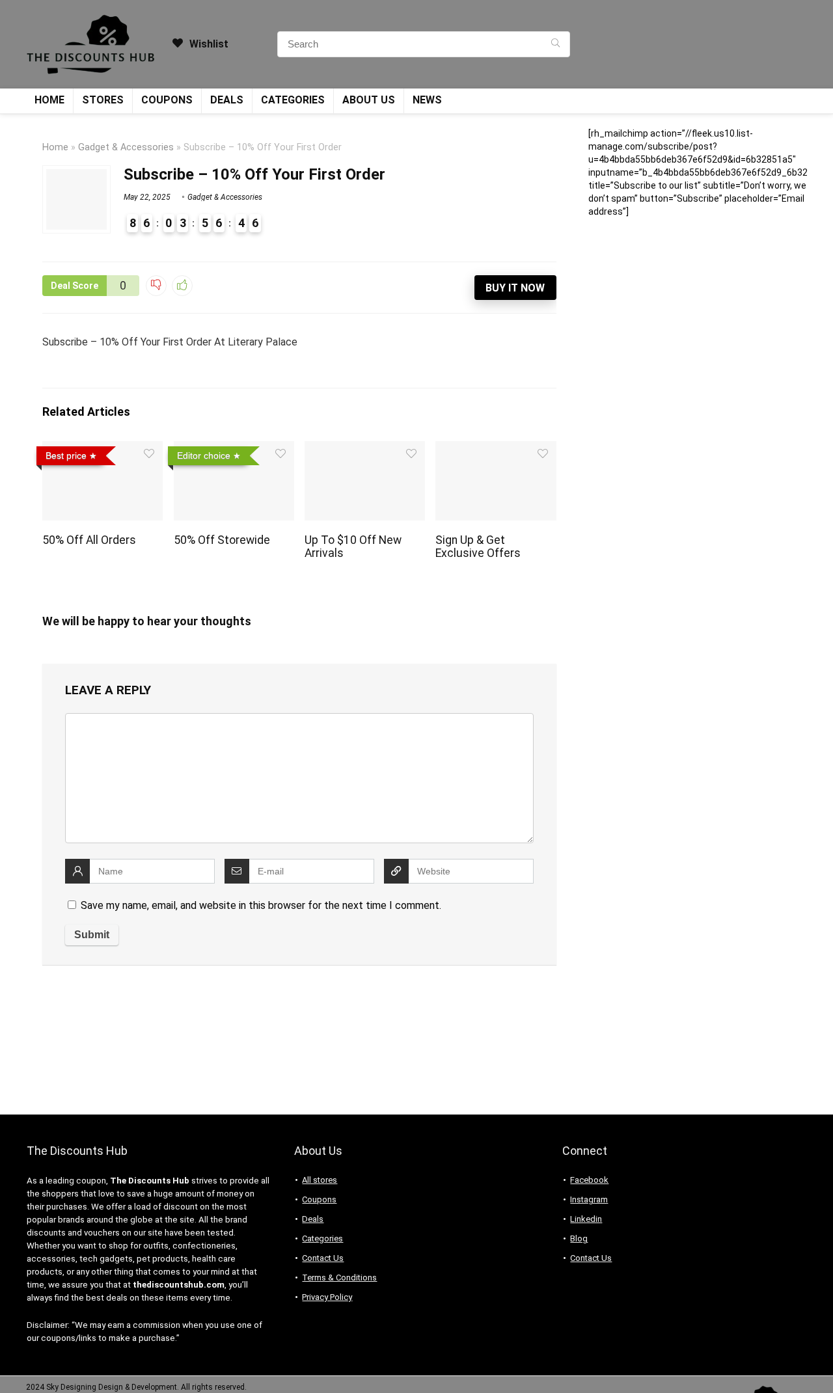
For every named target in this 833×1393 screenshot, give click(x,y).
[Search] (555, 44)
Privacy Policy (327, 1297)
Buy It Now (515, 288)
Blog (579, 1238)
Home (49, 100)
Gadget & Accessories (126, 147)
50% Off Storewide (222, 540)
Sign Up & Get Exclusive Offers (478, 547)
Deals (226, 100)
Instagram (589, 1199)
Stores (103, 100)
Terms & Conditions (339, 1277)
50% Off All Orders (89, 540)
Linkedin (586, 1219)
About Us (368, 100)
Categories (293, 100)
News (427, 100)
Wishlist (207, 44)
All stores (319, 1180)
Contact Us (323, 1258)
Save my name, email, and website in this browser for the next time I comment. (261, 905)
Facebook (589, 1180)
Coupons (167, 100)
